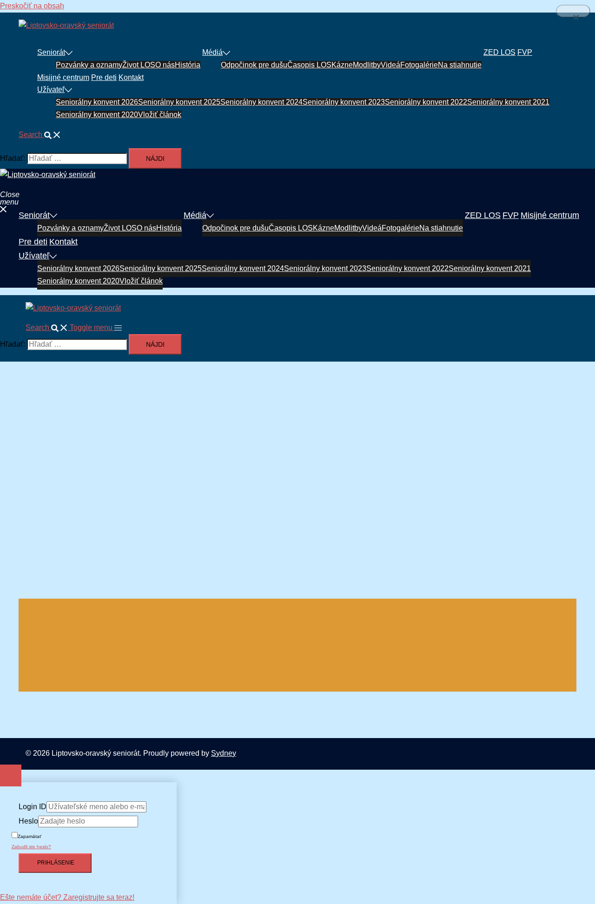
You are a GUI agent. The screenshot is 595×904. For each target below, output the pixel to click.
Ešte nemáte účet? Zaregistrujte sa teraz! (67, 897)
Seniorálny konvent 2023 (344, 102)
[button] (40, 135)
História (187, 65)
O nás (165, 65)
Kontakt (131, 77)
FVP (524, 52)
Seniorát (51, 52)
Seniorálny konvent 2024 (261, 102)
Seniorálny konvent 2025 (179, 102)
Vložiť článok (159, 115)
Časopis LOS (309, 65)
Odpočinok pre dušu (254, 65)
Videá (390, 65)
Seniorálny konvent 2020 (97, 115)
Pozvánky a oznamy (89, 65)
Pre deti (104, 77)
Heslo (28, 821)
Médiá (212, 52)
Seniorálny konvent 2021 (508, 102)
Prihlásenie (55, 862)
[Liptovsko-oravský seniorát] (66, 25)
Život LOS (138, 65)
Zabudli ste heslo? (31, 846)
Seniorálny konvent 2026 (97, 102)
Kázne (342, 65)
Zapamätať (29, 836)
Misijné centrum (63, 77)
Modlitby (367, 65)
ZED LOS (499, 52)
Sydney (223, 753)
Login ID (32, 807)
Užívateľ (51, 89)
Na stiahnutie (460, 65)
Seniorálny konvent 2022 (426, 102)
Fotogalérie (419, 65)
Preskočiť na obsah (32, 6)
